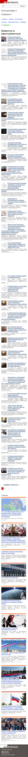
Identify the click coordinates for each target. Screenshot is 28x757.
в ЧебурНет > (6, 25)
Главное (4, 19)
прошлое (14, 485)
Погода (4, 22)
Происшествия (13, 22)
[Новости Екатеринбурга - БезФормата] (9, 2)
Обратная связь (5, 751)
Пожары (23, 22)
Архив (11, 19)
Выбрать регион (5, 752)
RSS (13, 754)
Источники (18, 19)
